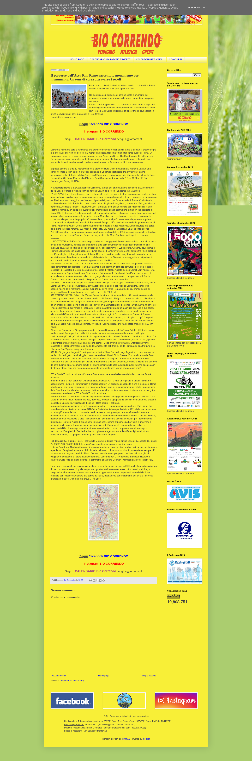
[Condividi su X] (97, 580)
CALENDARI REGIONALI (149, 59)
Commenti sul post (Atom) (72, 681)
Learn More (193, 8)
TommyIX (125, 739)
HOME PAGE (77, 59)
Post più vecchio (148, 676)
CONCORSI (175, 59)
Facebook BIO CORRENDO (108, 124)
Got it (207, 8)
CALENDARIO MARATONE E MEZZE (110, 59)
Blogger (146, 739)
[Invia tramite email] (90, 580)
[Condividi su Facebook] (100, 580)
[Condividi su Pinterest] (103, 580)
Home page (103, 676)
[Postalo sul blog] (93, 580)
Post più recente (59, 676)
